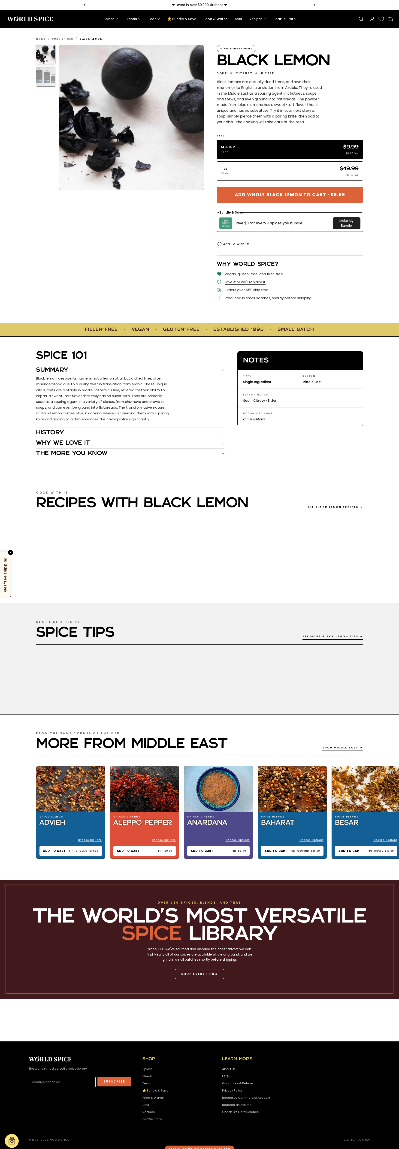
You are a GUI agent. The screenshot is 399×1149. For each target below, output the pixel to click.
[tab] (45, 54)
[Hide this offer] (10, 552)
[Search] (361, 19)
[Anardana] (218, 789)
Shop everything (199, 974)
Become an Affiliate (236, 1105)
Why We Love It (130, 443)
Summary (130, 370)
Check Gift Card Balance (240, 1112)
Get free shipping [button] (5, 574)
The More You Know (130, 453)
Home (41, 39)
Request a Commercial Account (246, 1097)
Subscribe (114, 1081)
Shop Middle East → (342, 747)
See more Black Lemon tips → (332, 636)
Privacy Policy (232, 1090)
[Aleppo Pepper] (144, 789)
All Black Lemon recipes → (335, 507)
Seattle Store (152, 1119)
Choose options (90, 840)
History (130, 433)
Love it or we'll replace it (245, 282)
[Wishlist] (381, 18)
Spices (147, 1069)
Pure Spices (62, 39)
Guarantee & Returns (238, 1083)
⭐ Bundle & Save (155, 1090)
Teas (146, 1083)
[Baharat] (292, 789)
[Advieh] (70, 789)
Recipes (148, 1112)
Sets (145, 1105)
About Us (229, 1069)
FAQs (226, 1076)
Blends (147, 1076)
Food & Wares (153, 1097)
